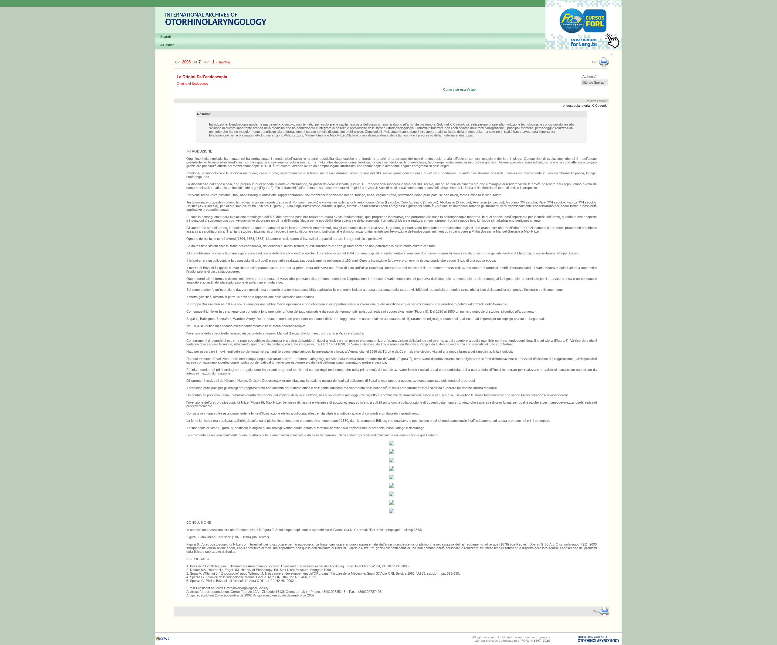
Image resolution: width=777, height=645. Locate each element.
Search (165, 37)
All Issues (167, 45)
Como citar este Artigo (459, 89)
